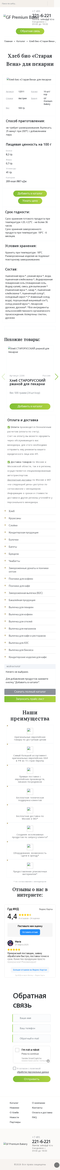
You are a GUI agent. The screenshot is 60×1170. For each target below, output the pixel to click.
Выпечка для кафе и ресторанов (27, 636)
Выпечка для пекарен (21, 607)
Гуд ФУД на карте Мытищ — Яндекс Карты (30, 975)
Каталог (14, 1103)
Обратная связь (30, 31)
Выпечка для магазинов (22, 628)
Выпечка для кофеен (21, 614)
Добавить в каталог (30, 193)
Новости (14, 1117)
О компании (38, 1103)
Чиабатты (14, 561)
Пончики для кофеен (21, 579)
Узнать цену (30, 200)
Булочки (13, 539)
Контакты (37, 1108)
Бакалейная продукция (22, 600)
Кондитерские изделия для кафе (28, 657)
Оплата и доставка (41, 1112)
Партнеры (15, 1122)
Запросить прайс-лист (30, 699)
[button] (57, 377)
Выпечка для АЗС (19, 643)
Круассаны (15, 518)
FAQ (34, 1117)
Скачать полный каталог (30, 691)
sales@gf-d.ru (47, 19)
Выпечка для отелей (20, 621)
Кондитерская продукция (23, 532)
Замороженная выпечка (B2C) (26, 593)
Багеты (13, 547)
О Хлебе (14, 1112)
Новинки (14, 1108)
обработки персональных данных (33, 1072)
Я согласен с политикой (33, 1068)
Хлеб (12, 511)
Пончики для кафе (19, 586)
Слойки (13, 525)
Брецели (14, 554)
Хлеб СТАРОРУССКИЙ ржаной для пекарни (28, 382)
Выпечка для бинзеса (21, 650)
